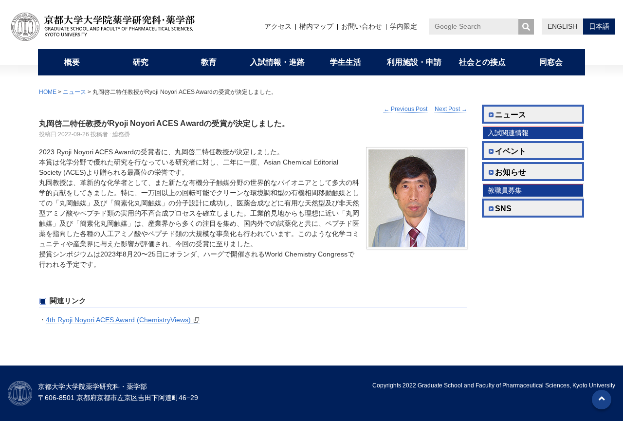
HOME (47, 92)
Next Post (451, 109)
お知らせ (510, 172)
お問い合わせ (361, 26)
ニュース (74, 92)
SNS (503, 208)
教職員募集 (505, 190)
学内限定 (403, 26)
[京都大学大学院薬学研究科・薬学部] (110, 26)
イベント (510, 151)
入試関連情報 (508, 133)
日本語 (599, 26)
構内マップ (316, 26)
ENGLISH (562, 26)
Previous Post (405, 109)
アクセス (278, 26)
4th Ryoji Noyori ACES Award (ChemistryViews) (118, 320)
